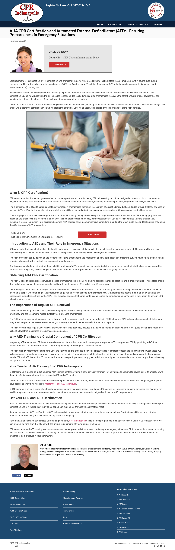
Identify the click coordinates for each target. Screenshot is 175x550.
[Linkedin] (161, 546)
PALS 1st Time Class (18, 517)
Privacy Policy (69, 504)
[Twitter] (158, 546)
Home (100, 24)
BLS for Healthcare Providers (22, 491)
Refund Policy (69, 491)
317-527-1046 (81, 5)
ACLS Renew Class (17, 498)
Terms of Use (68, 511)
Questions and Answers (73, 498)
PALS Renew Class (17, 504)
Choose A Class (115, 24)
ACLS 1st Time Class (18, 511)
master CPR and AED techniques (60, 384)
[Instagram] (164, 546)
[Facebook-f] (155, 546)
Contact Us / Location (138, 24)
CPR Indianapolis (77, 420)
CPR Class (14, 523)
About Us (158, 24)
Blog (65, 517)
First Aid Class (16, 530)
